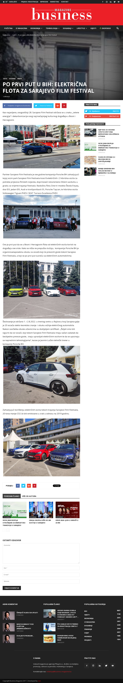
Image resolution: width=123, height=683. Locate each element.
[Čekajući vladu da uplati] (9, 615)
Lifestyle (81, 28)
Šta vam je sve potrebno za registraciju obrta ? (67, 625)
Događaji (67, 28)
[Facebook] (103, 2)
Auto (5, 78)
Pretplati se (114, 116)
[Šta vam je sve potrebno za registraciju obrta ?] (49, 627)
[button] (117, 28)
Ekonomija (35, 28)
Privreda (88, 636)
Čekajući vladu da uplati (27, 612)
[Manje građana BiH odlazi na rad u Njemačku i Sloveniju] (90, 171)
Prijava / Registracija (29, 2)
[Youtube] (118, 2)
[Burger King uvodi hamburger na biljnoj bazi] (49, 639)
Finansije (88, 629)
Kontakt (64, 2)
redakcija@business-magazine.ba (58, 671)
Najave (19, 78)
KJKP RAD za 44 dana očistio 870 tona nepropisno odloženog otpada (108, 133)
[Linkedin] (110, 2)
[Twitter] (114, 2)
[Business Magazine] (61, 14)
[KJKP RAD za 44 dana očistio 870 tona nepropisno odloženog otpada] (90, 133)
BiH (85, 611)
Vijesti (93, 28)
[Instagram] (106, 2)
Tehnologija (52, 28)
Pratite (116, 111)
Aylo (39, 681)
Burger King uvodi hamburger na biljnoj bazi (66, 638)
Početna (8, 28)
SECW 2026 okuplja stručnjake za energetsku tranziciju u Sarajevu (14, 522)
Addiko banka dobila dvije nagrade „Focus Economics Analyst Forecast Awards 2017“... (68, 613)
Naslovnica (6, 35)
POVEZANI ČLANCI (11, 496)
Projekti (87, 640)
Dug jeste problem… (25, 636)
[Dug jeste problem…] (9, 639)
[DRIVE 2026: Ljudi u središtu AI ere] (68, 510)
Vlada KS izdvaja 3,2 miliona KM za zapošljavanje (106, 159)
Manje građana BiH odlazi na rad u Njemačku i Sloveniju (107, 170)
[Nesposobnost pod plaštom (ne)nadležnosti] (9, 627)
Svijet (86, 633)
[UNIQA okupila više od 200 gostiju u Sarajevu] (41, 510)
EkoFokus (106, 28)
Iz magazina (21, 28)
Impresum (44, 2)
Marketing (54, 2)
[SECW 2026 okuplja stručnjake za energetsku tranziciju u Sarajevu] (15, 510)
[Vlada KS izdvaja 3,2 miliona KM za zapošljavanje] (90, 160)
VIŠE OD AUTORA (29, 496)
